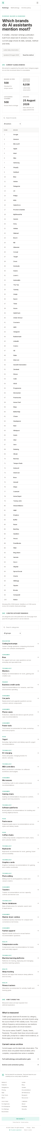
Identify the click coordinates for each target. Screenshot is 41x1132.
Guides (24, 1087)
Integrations (5, 1087)
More (3, 1098)
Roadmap (24, 1106)
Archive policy (26, 8)
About (23, 1104)
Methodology (15, 8)
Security (24, 1109)
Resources (25, 1098)
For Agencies (6, 1104)
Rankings (5, 8)
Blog (23, 1085)
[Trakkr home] (3, 2)
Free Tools (5, 1095)
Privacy (28, 1127)
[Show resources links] (29, 1098)
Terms (33, 1127)
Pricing (4, 1090)
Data (3, 1092)
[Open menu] (37, 3)
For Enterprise (6, 1106)
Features (4, 1085)
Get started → (20, 1119)
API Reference (26, 1092)
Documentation (26, 1090)
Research (24, 1095)
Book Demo (5, 1111)
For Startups (5, 1109)
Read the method (28, 55)
